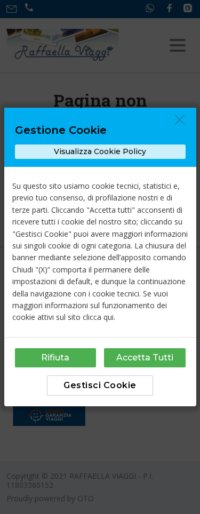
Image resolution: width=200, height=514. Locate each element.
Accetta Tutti (144, 357)
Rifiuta (55, 357)
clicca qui (98, 317)
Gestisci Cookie (100, 385)
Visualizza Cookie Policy (100, 151)
